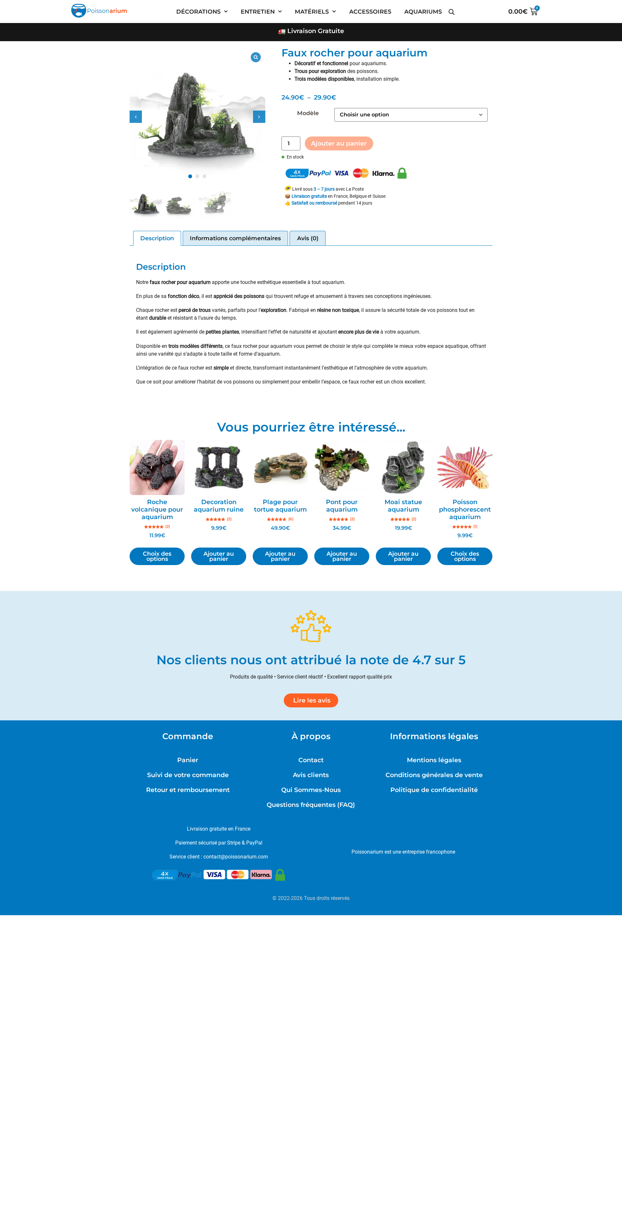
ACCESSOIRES (370, 11)
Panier (187, 760)
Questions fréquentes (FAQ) (311, 805)
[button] (259, 117)
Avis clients (311, 775)
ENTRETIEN (258, 11)
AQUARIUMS (423, 11)
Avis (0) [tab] (307, 238)
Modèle (308, 113)
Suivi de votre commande (188, 775)
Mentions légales (434, 760)
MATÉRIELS (312, 11)
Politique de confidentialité (434, 790)
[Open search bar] (451, 9)
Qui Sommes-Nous (311, 790)
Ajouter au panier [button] (218, 556)
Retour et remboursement (188, 790)
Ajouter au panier (339, 143)
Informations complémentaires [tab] (235, 238)
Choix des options (157, 556)
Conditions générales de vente (434, 775)
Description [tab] (157, 238)
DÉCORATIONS (198, 11)
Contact (311, 760)
